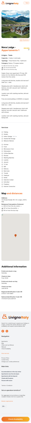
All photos (25, 40)
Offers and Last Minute (7, 345)
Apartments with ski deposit (9, 376)
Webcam (3, 347)
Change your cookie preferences (10, 361)
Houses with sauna (6, 380)
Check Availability (15, 419)
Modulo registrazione (7, 401)
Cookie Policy (5, 359)
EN (3, 406)
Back (27, 3)
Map (2, 343)
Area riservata (5, 353)
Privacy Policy (5, 358)
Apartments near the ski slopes (10, 374)
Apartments (4, 341)
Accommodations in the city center (11, 371)
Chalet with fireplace (7, 378)
